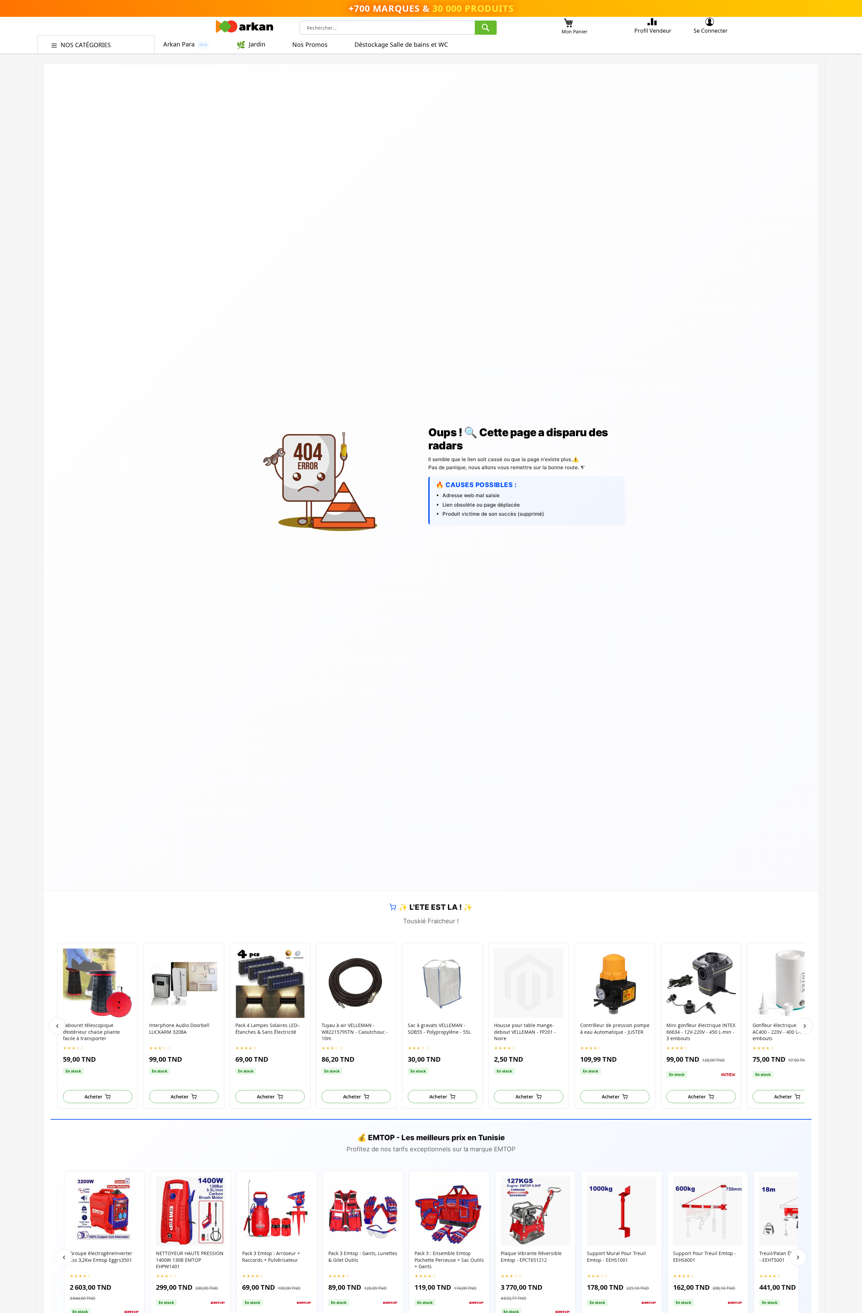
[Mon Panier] (568, 21)
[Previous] (57, 1026)
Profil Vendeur (652, 30)
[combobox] (398, 28)
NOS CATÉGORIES (86, 45)
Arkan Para (179, 44)
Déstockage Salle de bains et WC (401, 44)
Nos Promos (310, 44)
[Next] (804, 1026)
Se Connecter (711, 30)
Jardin (257, 44)
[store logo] (244, 28)
